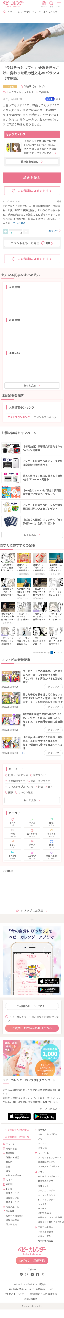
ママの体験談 (25, 792)
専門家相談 (11, 1148)
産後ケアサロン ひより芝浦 (48, 1221)
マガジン (42, 1143)
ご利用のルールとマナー (32, 1006)
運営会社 (43, 1284)
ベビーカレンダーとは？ (26, 1284)
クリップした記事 (32, 910)
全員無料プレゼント (47, 1161)
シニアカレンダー (46, 1199)
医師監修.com (45, 1212)
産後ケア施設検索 (14, 1215)
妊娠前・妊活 (12, 1157)
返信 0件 (53, 231)
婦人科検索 (11, 1224)
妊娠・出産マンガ (18, 775)
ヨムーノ (42, 1208)
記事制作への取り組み (18, 1129)
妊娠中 (9, 1161)
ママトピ (29, 12)
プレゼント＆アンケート (48, 1157)
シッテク (42, 1203)
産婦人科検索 (12, 1219)
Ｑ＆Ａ (9, 1179)
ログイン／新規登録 (32, 1260)
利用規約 (52, 1293)
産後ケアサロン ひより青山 (48, 1217)
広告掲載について (38, 1293)
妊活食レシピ (12, 1201)
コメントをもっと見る (30, 243)
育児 (8, 1170)
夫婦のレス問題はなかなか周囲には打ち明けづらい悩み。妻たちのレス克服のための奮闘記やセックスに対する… (40, 147)
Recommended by (41, 652)
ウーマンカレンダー (47, 1195)
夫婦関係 (44, 92)
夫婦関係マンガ (17, 781)
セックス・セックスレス (20, 92)
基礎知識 (10, 1152)
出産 (50, 786)
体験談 (9, 1184)
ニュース (15, 12)
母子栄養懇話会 (45, 1240)
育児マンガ (39, 775)
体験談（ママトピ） (35, 86)
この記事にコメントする (35, 190)
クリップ (54, 686)
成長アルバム (12, 1206)
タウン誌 (42, 1147)
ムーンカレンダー (46, 1190)
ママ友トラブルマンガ (20, 786)
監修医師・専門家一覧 (18, 1136)
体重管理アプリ (45, 1180)
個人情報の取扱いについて (21, 1289)
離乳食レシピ (12, 1193)
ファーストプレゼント (48, 1166)
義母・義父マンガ (40, 781)
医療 (10, 792)
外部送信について (44, 1289)
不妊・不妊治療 (13, 1175)
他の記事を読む (29, 161)
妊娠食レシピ (12, 1197)
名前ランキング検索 (47, 1134)
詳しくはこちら (48, 1109)
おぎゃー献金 (44, 1236)
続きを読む (32, 177)
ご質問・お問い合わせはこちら (32, 1028)
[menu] (59, 4)
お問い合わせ (30, 1298)
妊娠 (40, 786)
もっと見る (30, 385)
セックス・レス (16, 134)
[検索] (51, 4)
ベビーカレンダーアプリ (48, 1176)
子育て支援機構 (45, 1231)
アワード (42, 1138)
